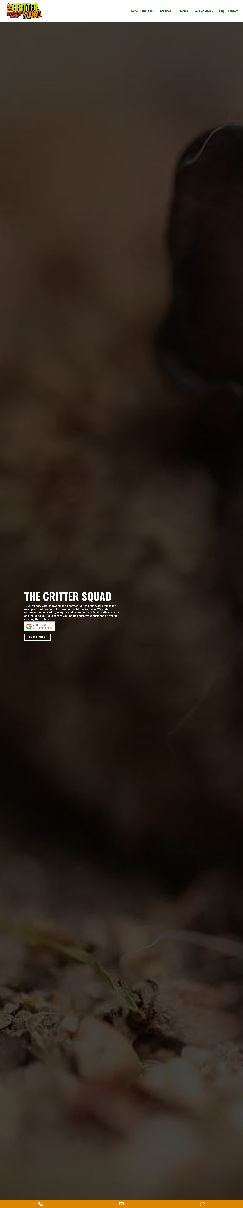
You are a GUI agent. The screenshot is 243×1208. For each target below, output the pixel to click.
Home (134, 11)
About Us (147, 11)
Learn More (37, 637)
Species (183, 11)
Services (165, 11)
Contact (233, 11)
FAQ (221, 11)
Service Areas (203, 11)
